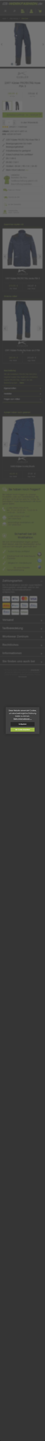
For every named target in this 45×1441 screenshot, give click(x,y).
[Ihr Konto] (31, 11)
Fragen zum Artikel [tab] (12, 399)
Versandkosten (35, 670)
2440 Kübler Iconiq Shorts (22, 466)
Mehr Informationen (16, 170)
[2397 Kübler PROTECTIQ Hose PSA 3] (22, 44)
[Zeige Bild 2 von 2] (16, 64)
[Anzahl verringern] (3, 122)
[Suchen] (14, 11)
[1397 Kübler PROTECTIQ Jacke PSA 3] (22, 249)
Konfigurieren (22, 724)
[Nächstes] (43, 44)
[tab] (22, 377)
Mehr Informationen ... (22, 719)
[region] (22, 44)
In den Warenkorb (29, 122)
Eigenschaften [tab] (10, 388)
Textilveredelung (12, 628)
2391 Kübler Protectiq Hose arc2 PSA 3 (22, 351)
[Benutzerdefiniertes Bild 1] (39, 554)
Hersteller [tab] (8, 394)
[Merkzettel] (23, 11)
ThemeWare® (22, 677)
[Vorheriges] (2, 44)
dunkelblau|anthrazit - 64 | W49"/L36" (23, 115)
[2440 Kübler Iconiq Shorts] (22, 436)
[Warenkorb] (40, 11)
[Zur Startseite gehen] (22, 3)
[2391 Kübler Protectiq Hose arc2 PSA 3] (22, 320)
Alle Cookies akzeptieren (22, 729)
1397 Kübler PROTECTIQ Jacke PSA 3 (22, 278)
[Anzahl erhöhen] (14, 122)
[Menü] (5, 11)
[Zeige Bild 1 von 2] (12, 64)
